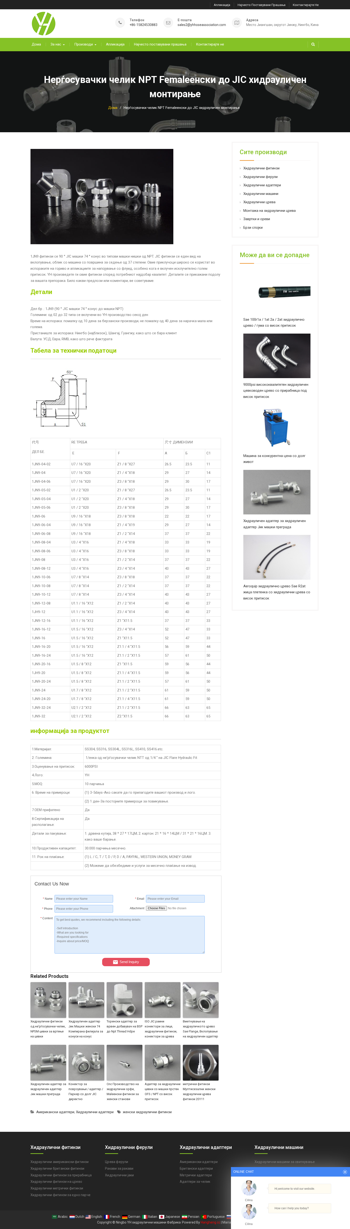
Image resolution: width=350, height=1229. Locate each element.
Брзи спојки (253, 227)
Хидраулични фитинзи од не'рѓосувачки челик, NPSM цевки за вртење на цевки (48, 1029)
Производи (83, 44)
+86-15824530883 (143, 25)
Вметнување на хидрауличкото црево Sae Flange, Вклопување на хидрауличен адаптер (200, 1029)
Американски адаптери (55, 1112)
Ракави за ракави (119, 1168)
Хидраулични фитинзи (261, 168)
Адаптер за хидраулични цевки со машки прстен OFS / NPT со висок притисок (162, 1091)
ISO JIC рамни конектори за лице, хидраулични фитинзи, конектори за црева (161, 1029)
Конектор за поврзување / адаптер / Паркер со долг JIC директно (86, 1091)
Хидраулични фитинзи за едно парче (60, 1195)
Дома (36, 44)
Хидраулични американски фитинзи (59, 1162)
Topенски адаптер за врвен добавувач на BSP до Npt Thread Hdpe (124, 1026)
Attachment (137, 908)
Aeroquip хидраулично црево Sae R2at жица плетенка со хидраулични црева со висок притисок (276, 592)
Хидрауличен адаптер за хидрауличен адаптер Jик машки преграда (48, 1089)
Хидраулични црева (259, 202)
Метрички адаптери (196, 1175)
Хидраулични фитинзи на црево (56, 1181)
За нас (55, 44)
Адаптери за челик (195, 1181)
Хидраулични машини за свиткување (285, 1162)
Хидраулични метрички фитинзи (56, 1188)
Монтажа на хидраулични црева (269, 210)
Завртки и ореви (256, 219)
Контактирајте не (306, 5)
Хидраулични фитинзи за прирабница (61, 1175)
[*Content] (45, 952)
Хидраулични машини (260, 194)
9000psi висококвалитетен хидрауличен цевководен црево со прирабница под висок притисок (275, 390)
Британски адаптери (196, 1168)
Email (139, 898)
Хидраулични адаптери (95, 1112)
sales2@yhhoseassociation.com (202, 25)
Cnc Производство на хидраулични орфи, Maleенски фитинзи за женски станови (123, 1091)
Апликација (222, 5)
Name (48, 898)
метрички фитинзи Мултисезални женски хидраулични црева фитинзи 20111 (199, 1091)
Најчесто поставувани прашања (261, 5)
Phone (47, 908)
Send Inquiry (129, 962)
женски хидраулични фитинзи (147, 1112)
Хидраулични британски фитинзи (57, 1168)
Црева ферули (116, 1162)
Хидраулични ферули (260, 177)
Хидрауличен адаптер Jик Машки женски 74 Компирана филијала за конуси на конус (86, 1029)
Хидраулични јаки (119, 1175)
